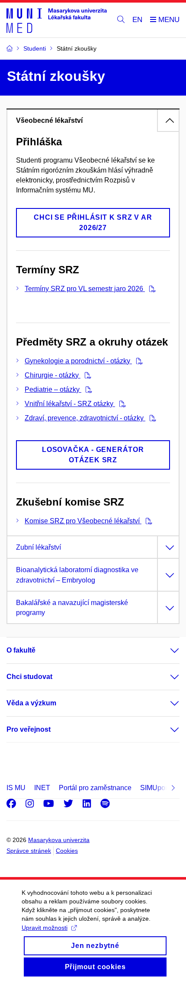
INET (42, 787)
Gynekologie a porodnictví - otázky (78, 361)
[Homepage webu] (56, 20)
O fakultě (20, 650)
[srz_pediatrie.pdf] (86, 389)
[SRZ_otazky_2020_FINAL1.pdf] (137, 361)
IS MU (16, 787)
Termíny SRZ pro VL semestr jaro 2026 (85, 288)
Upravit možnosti (44, 927)
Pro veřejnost (28, 729)
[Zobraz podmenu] (166, 650)
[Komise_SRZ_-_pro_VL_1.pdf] (146, 521)
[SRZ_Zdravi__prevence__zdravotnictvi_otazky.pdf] (150, 418)
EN (137, 20)
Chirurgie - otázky (52, 375)
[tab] (93, 120)
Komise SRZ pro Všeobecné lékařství (83, 521)
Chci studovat (29, 676)
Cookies (67, 850)
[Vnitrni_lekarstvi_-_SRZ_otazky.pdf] (120, 404)
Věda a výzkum (31, 703)
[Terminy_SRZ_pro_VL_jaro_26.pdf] (150, 289)
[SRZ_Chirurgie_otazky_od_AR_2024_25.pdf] (85, 375)
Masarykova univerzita (59, 839)
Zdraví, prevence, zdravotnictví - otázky (85, 418)
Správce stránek (28, 850)
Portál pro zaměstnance (95, 787)
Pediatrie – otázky (53, 389)
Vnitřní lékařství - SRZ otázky (70, 403)
